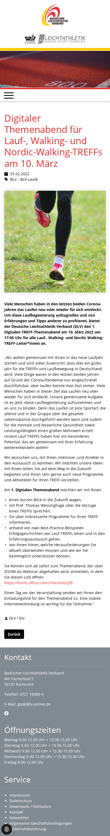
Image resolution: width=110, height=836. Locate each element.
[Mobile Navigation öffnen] (9, 95)
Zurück (14, 634)
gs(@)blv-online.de (34, 704)
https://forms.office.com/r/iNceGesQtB (38, 582)
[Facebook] (6, 713)
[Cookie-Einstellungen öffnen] (6, 829)
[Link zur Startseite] (55, 14)
